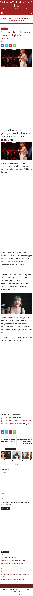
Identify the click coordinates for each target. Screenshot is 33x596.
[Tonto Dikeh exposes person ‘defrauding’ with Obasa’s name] (6, 455)
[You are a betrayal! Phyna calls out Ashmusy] (27, 455)
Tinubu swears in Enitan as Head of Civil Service (13, 560)
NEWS (10, 18)
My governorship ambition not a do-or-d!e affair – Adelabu (15, 571)
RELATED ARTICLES (10, 448)
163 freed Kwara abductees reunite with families (12, 554)
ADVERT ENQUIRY (18, 20)
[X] (6, 45)
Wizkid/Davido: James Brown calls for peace (8, 440)
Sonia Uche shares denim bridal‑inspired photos (12, 579)
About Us (12, 589)
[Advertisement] (16, 85)
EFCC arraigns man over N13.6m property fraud (12, 566)
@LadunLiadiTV (15, 424)
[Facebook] (2, 45)
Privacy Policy (5, 589)
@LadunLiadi (6, 418)
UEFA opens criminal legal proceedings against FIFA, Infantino (16, 563)
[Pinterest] (10, 45)
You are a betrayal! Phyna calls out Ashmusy (26, 460)
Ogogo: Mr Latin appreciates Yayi (9, 557)
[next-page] (17, 465)
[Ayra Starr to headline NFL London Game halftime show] (16, 455)
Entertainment (8, 26)
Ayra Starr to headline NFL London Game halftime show (16, 460)
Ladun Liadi (5, 41)
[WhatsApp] (14, 45)
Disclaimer (28, 589)
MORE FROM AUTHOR (22, 448)
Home (2, 26)
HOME (4, 18)
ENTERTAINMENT (20, 18)
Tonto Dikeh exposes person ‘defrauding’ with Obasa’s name (5, 460)
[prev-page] (15, 465)
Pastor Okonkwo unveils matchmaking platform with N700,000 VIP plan (16, 575)
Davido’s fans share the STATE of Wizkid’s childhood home (24, 441)
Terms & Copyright (16, 591)
